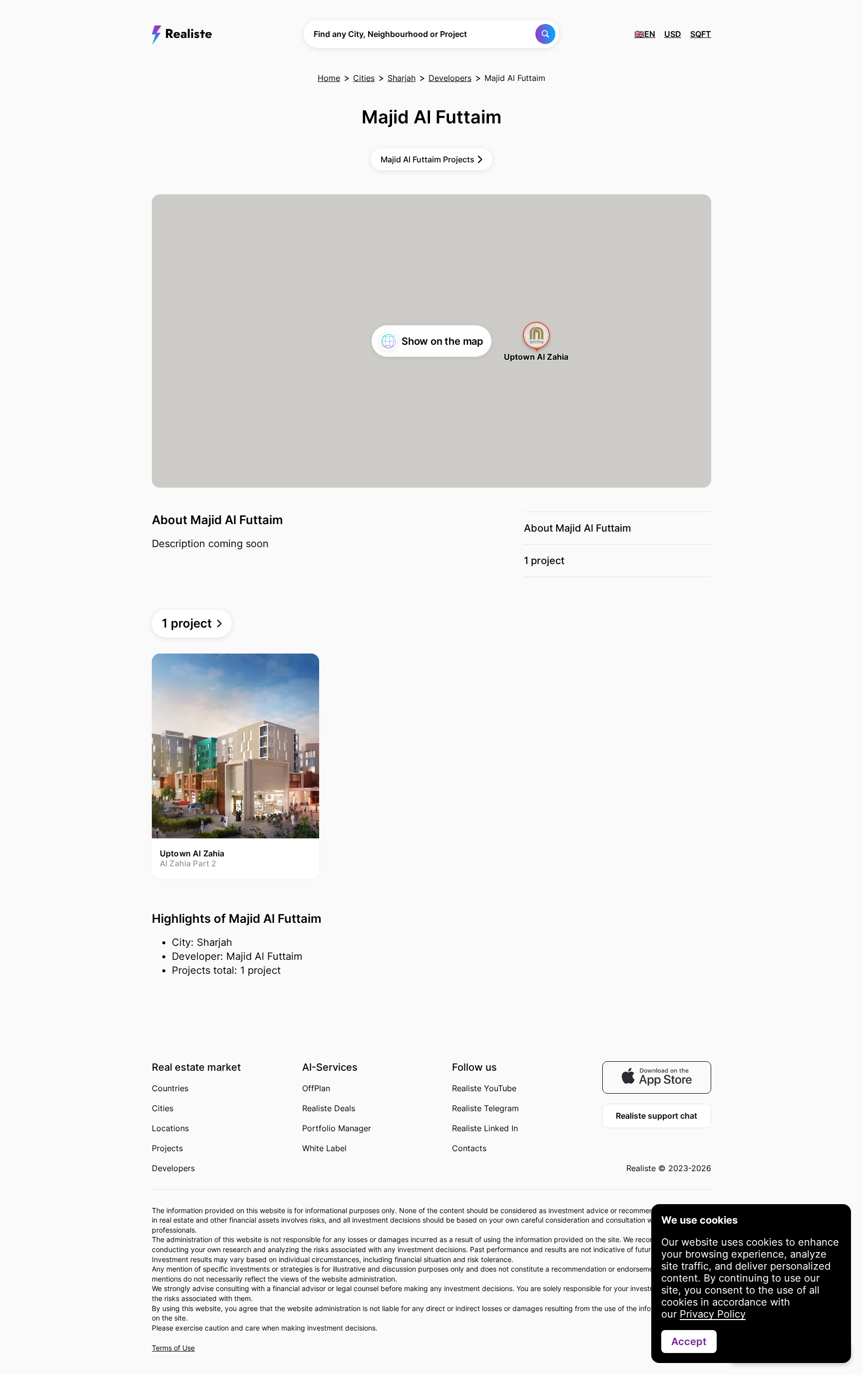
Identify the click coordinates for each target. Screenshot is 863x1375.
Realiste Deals (328, 1108)
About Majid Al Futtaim (577, 528)
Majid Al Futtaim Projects (427, 159)
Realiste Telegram (485, 1108)
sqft (700, 34)
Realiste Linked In (485, 1128)
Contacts (469, 1148)
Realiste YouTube (484, 1088)
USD (672, 34)
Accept (689, 1342)
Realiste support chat (656, 1116)
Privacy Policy (713, 1314)
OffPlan (316, 1088)
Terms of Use (173, 1348)
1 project (544, 561)
